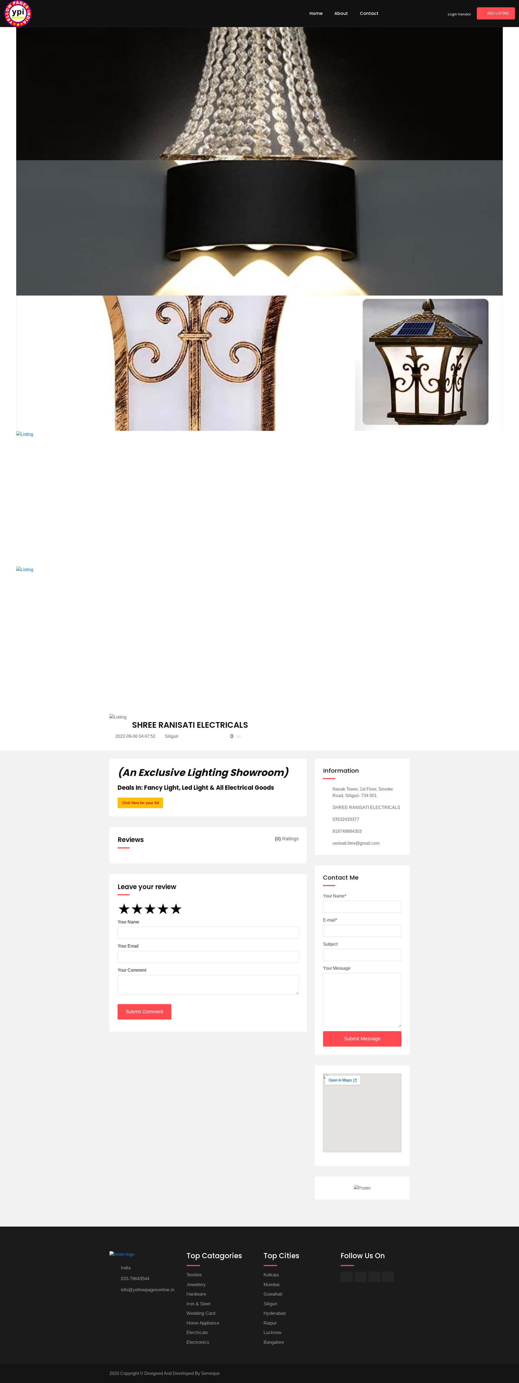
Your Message (337, 968)
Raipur (270, 1323)
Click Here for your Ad (140, 803)
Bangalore (274, 1342)
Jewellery (196, 1284)
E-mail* (330, 920)
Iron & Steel (198, 1303)
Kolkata (271, 1274)
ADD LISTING (498, 13)
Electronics (198, 1342)
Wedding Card (201, 1313)
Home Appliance (203, 1323)
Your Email (128, 946)
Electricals (197, 1332)
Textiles (194, 1274)
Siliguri (270, 1303)
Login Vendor (459, 14)
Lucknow (272, 1332)
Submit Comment (144, 1011)
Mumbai (272, 1284)
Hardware (196, 1294)
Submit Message (362, 1038)
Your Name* (334, 896)
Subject (330, 944)
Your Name (128, 922)
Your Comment (132, 970)
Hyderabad (274, 1313)
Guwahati (273, 1294)
